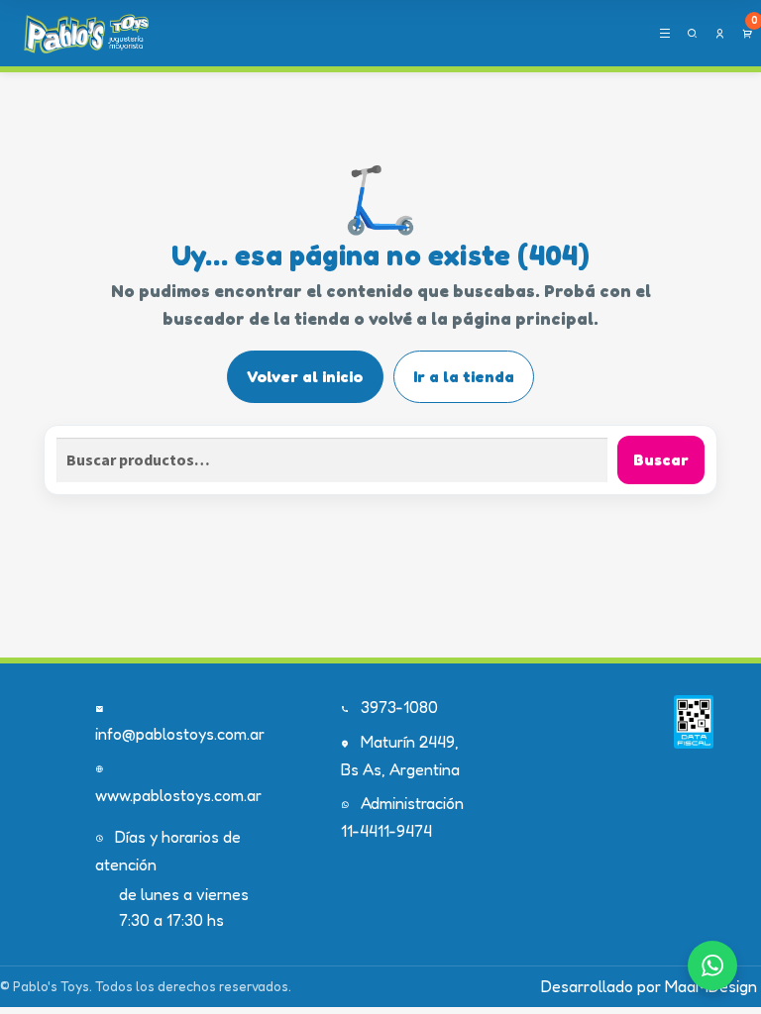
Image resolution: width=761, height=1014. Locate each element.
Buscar (661, 459)
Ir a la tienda (463, 376)
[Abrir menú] (664, 34)
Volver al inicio (305, 376)
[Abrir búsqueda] (692, 33)
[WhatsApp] (712, 965)
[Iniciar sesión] (719, 33)
